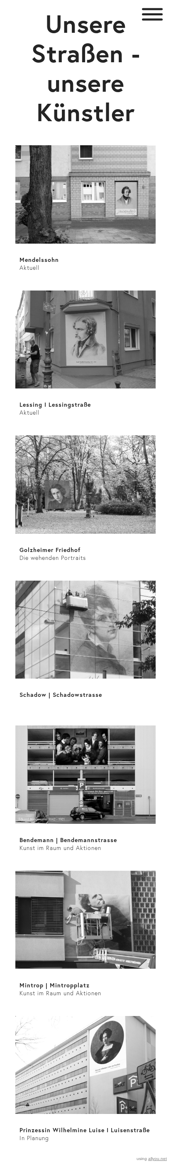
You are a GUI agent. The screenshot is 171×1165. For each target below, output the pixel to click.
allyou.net (157, 1158)
